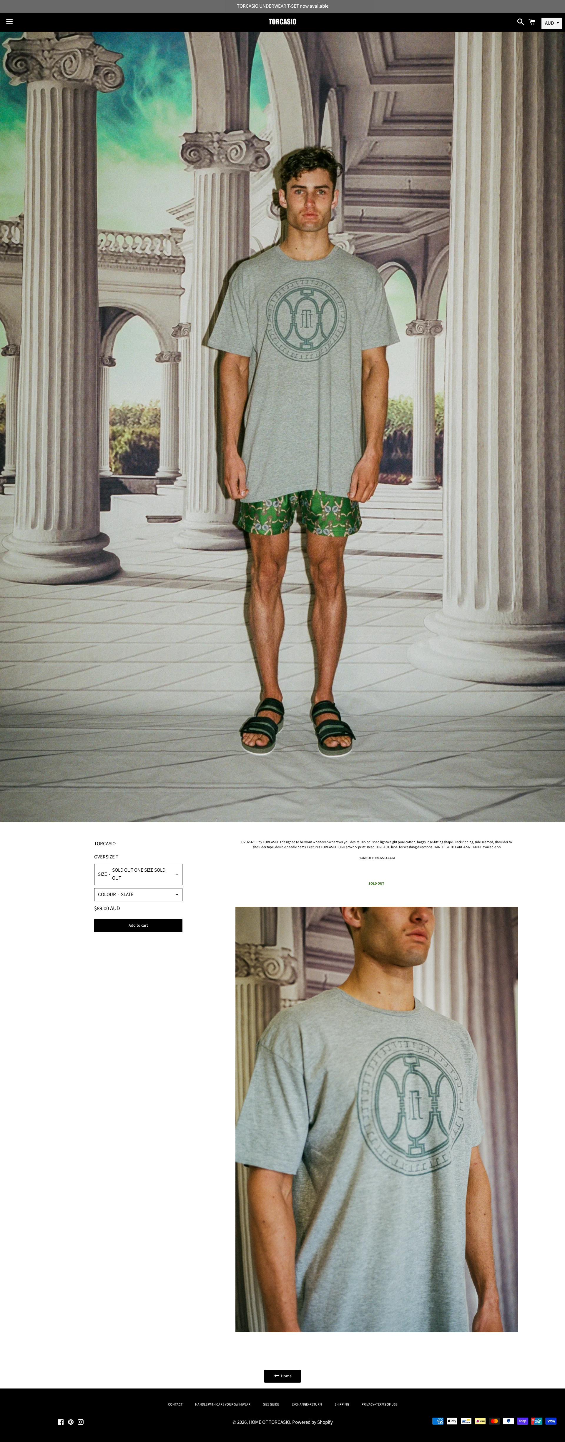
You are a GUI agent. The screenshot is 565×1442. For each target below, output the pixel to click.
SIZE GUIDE (271, 1404)
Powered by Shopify (312, 1422)
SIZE (102, 874)
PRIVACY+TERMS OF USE (379, 1404)
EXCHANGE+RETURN (307, 1404)
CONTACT (175, 1404)
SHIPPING (342, 1404)
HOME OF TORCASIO (269, 1422)
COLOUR (107, 894)
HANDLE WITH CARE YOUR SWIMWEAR (222, 1404)
